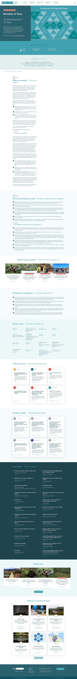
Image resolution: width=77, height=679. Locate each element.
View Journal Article (18, 435)
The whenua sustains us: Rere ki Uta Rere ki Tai (25, 470)
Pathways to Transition (13, 71)
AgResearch (28, 62)
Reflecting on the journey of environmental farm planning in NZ (20, 445)
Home (6, 71)
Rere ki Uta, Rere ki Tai (32, 171)
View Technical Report (36, 454)
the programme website (19, 35)
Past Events (31, 672)
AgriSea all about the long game (50, 514)
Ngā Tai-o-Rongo (20, 619)
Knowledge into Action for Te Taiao (29, 106)
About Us (30, 669)
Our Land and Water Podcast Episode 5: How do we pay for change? (20, 392)
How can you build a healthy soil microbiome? (25, 528)
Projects (9, 71)
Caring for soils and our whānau (22, 536)
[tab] (25, 76)
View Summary (16, 382)
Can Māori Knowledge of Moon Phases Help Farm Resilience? (45, 277)
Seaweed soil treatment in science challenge (53, 507)
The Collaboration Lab (38, 646)
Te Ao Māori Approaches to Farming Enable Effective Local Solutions (13, 277)
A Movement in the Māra (20, 543)
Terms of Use (51, 677)
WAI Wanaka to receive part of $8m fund (24, 478)
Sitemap (56, 677)
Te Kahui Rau (18, 499)
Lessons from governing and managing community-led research (38, 374)
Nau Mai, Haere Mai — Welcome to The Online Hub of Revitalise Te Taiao (29, 277)
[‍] (21, 3)
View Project (20, 626)
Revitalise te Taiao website (55, 391)
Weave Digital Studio (61, 677)
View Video (51, 382)
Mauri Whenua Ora (56, 646)
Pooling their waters (47, 485)
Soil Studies (17, 550)
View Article (13, 281)
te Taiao (22, 97)
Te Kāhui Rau (22, 111)
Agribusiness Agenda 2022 (21, 485)
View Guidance (34, 382)
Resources (31, 668)
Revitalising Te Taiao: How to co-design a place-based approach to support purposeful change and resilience (38, 446)
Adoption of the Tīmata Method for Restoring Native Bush (29, 581)
